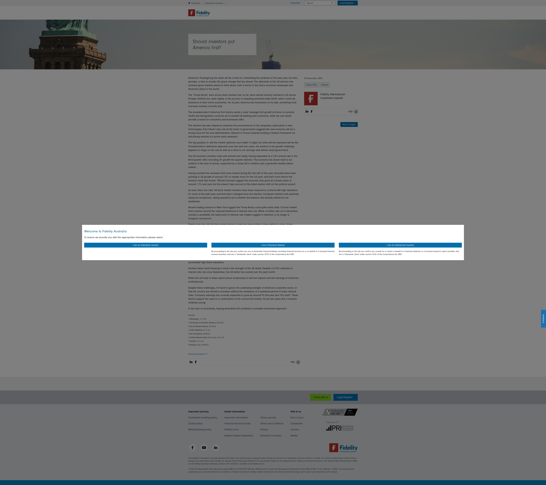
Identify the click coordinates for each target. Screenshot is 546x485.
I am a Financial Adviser (273, 245)
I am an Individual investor (146, 245)
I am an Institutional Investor (400, 245)
